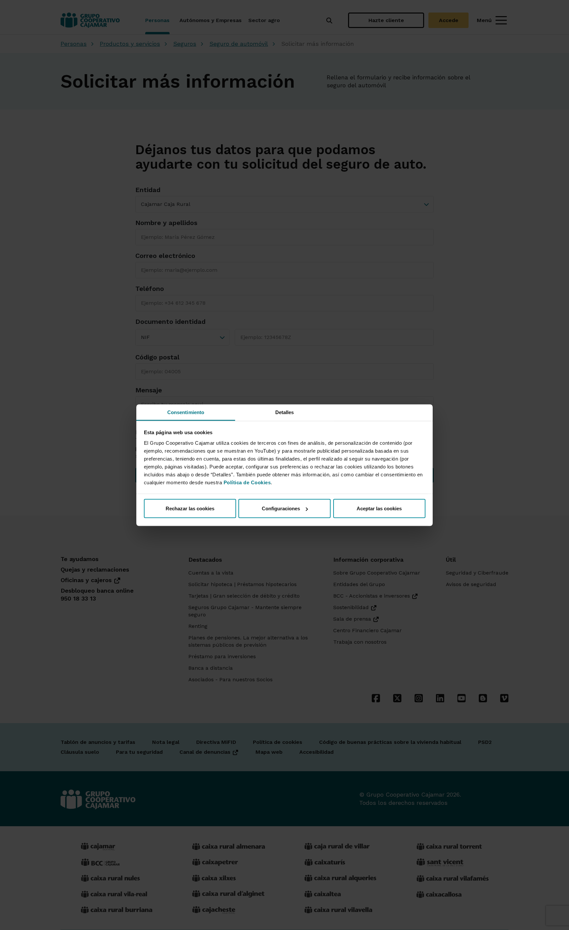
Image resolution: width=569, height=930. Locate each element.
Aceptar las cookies (379, 508)
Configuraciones (281, 508)
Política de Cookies (247, 482)
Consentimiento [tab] (185, 412)
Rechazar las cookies (190, 508)
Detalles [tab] (284, 412)
